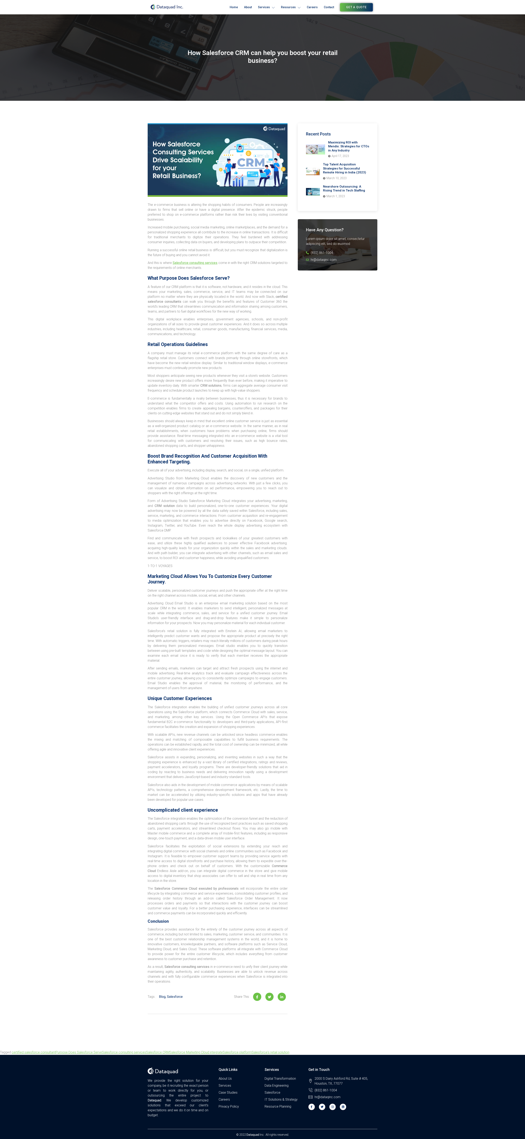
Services (264, 7)
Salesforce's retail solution (270, 1052)
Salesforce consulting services (195, 263)
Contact (329, 7)
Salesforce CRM (157, 1052)
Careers (312, 7)
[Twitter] (322, 1107)
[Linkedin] (343, 1107)
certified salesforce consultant (34, 1052)
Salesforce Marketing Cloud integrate (196, 1052)
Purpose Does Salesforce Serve (79, 1052)
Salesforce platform (237, 1052)
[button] (356, 7)
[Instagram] (332, 1107)
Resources (288, 7)
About (248, 7)
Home (234, 7)
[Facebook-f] (311, 1107)
